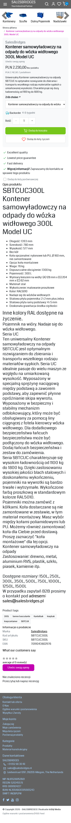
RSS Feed (39, 813)
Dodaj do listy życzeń (38, 139)
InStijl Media (54, 809)
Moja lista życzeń (12, 731)
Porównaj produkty (13, 735)
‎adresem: (37, 596)
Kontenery (9, 21)
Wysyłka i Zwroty (12, 713)
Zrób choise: (12, 97)
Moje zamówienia (12, 727)
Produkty (7, 745)
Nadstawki (60, 21)
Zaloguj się (8, 724)
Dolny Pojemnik (40, 21)
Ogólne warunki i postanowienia (20, 709)
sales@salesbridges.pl (23, 601)
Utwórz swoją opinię (15, 61)
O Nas (6, 705)
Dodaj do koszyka (38, 130)
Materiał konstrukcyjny (15, 749)
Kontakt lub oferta (12, 702)
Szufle (23, 21)
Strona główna (10, 27)
